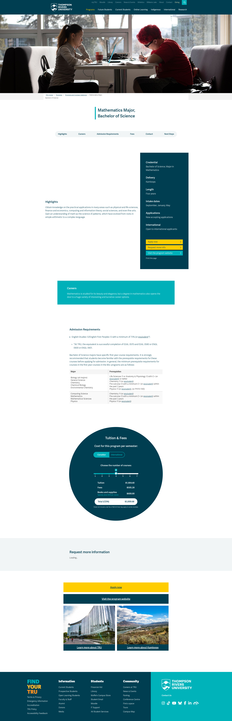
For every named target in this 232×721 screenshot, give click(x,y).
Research (182, 9)
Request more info (157, 247)
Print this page (151, 258)
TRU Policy (32, 709)
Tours (125, 707)
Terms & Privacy (34, 697)
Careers (118, 2)
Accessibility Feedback (37, 713)
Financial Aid (96, 687)
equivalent (143, 337)
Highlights (62, 134)
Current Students (122, 9)
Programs (90, 9)
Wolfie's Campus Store (101, 695)
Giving (177, 2)
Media (61, 711)
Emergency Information (37, 701)
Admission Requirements (108, 134)
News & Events (129, 2)
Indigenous (156, 9)
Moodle (102, 2)
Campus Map (129, 711)
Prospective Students (68, 691)
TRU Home (49, 95)
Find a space (128, 703)
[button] (184, 2)
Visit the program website (160, 253)
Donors (62, 707)
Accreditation (33, 705)
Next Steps (169, 134)
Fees (132, 134)
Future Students (105, 9)
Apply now (153, 241)
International (169, 9)
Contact (169, 2)
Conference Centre (131, 699)
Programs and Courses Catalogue (76, 95)
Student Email (97, 699)
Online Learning (141, 9)
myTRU (94, 2)
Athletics (141, 2)
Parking (126, 695)
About (161, 2)
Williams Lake (152, 2)
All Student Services (100, 711)
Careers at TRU (130, 687)
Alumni (62, 703)
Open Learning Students (69, 695)
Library (110, 2)
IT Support (95, 707)
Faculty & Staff (65, 699)
